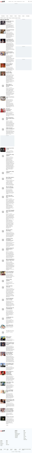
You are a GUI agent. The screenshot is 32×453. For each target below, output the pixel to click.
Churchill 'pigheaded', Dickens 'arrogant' (9, 299)
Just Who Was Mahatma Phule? (9, 72)
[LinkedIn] (19, 451)
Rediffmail (16, 431)
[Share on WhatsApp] (12, 451)
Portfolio (1, 445)
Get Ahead (25, 436)
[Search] (29, 1)
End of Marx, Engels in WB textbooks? (10, 178)
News (12, 1)
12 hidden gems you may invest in (9, 318)
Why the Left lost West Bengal (9, 230)
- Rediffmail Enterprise (17, 433)
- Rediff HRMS (16, 435)
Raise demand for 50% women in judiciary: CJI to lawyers (10, 400)
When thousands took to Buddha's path (10, 308)
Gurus (20, 1)
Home (9, 1)
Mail (10, 1)
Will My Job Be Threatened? (8, 337)
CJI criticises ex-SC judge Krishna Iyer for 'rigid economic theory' (10, 40)
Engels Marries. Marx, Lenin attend (10, 383)
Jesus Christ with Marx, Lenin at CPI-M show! (10, 196)
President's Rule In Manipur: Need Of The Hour (10, 52)
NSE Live (1, 442)
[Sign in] (31, 1)
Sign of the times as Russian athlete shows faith (10, 118)
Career (7, 443)
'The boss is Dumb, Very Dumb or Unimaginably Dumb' (9, 239)
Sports (24, 434)
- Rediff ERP (16, 437)
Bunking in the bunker (10, 416)
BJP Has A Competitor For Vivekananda (9, 109)
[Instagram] (16, 451)
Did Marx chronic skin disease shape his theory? (10, 249)
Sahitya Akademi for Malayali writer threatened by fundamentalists (9, 373)
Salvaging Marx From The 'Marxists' (10, 22)
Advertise (5, 449)
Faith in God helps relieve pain (9, 286)
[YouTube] (18, 451)
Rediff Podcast (25, 439)
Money (15, 1)
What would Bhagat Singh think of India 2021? (9, 391)
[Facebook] (15, 451)
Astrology (25, 438)
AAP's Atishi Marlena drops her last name (10, 272)
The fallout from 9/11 (10, 330)
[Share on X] (13, 451)
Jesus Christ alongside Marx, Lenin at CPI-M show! (10, 211)
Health (7, 441)
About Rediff (1, 449)
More (23, 1)
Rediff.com (25, 449)
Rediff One (16, 432)
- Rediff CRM (16, 436)
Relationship (7, 444)
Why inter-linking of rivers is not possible (9, 187)
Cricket (24, 435)
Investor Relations (15, 449)
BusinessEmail (18, 1)
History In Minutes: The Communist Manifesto (9, 64)
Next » (7, 425)
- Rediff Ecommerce (17, 434)
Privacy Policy (7, 449)
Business (25, 432)
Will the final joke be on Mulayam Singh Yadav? (10, 260)
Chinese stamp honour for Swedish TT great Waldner (10, 343)
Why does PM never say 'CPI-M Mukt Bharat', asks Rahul (9, 353)
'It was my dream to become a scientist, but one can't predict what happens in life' (10, 410)
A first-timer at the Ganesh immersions (9, 326)
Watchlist (1, 444)
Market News (1, 443)
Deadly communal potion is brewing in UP (10, 128)
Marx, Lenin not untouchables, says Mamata (9, 85)
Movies (24, 433)
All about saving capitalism (9, 280)
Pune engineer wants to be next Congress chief (10, 364)
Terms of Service (11, 449)
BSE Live (1, 441)
